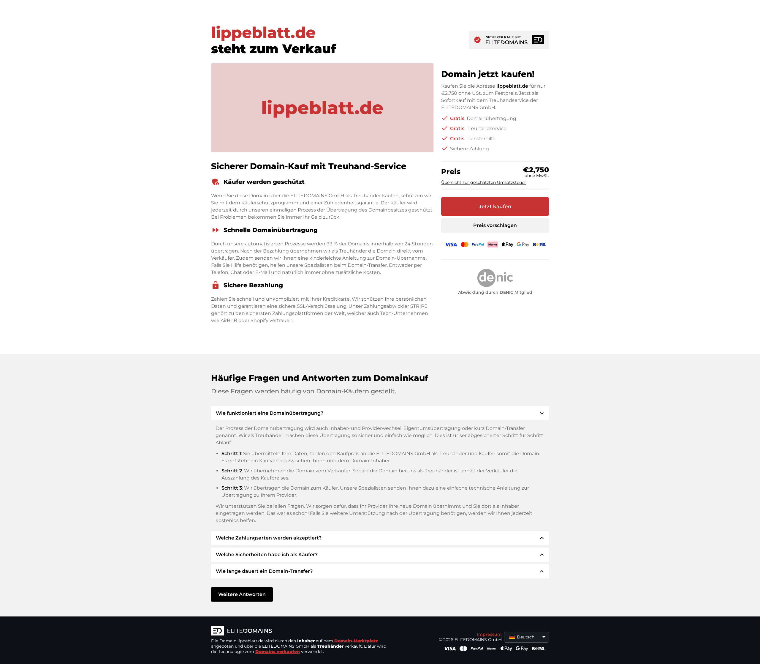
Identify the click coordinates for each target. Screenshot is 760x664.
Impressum (489, 634)
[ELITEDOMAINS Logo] (300, 631)
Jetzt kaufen (495, 206)
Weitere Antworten (242, 594)
